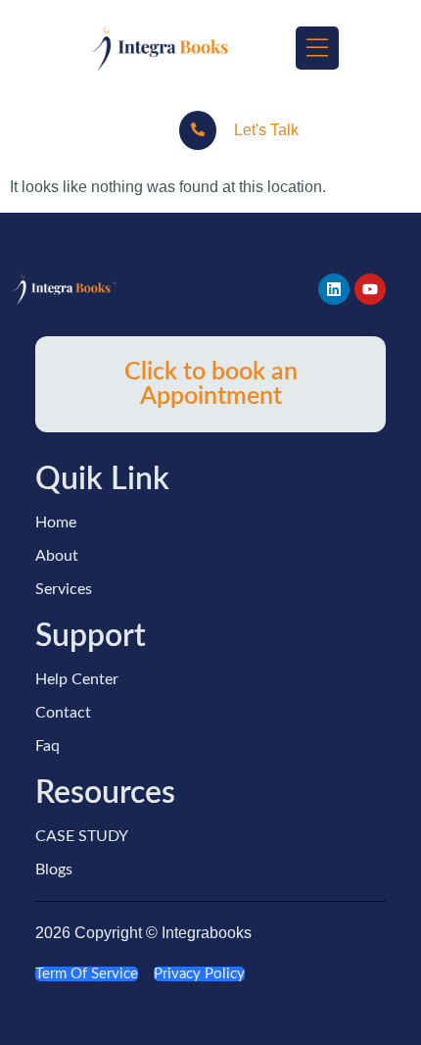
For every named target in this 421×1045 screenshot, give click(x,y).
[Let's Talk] (197, 130)
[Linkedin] (334, 289)
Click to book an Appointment (211, 384)
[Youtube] (370, 289)
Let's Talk (266, 130)
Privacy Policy (199, 974)
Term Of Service (86, 974)
